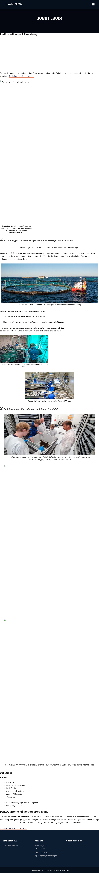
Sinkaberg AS (13, 4)
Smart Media (48, 870)
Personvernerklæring (61, 870)
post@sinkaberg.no (49, 856)
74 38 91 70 (43, 853)
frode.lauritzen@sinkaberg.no (21, 76)
